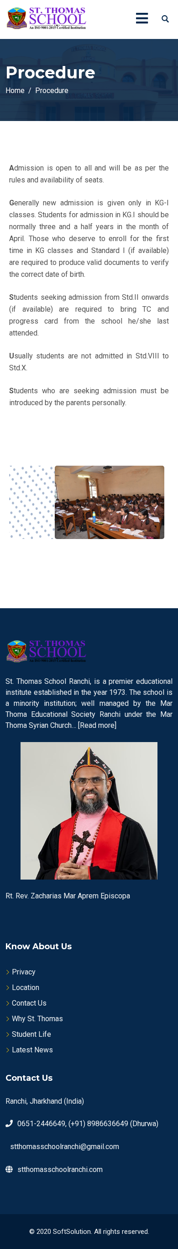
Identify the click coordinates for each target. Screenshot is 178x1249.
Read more (97, 725)
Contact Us (29, 1003)
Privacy (24, 972)
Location (25, 987)
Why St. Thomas (37, 1018)
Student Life (31, 1034)
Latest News (32, 1049)
